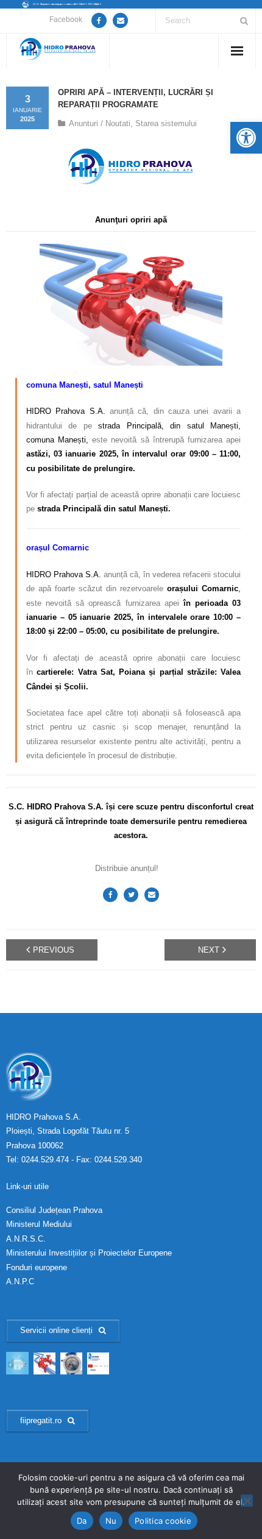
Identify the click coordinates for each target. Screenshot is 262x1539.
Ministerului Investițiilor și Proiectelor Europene (89, 1252)
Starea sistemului (166, 123)
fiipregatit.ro (41, 1420)
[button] (246, 138)
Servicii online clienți (56, 1330)
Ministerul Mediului (39, 1224)
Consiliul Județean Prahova (54, 1210)
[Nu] (247, 1501)
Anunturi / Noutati (99, 123)
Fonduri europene (36, 1267)
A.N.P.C (20, 1281)
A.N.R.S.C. (26, 1238)
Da (82, 1521)
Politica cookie (163, 1521)
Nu (111, 1521)
